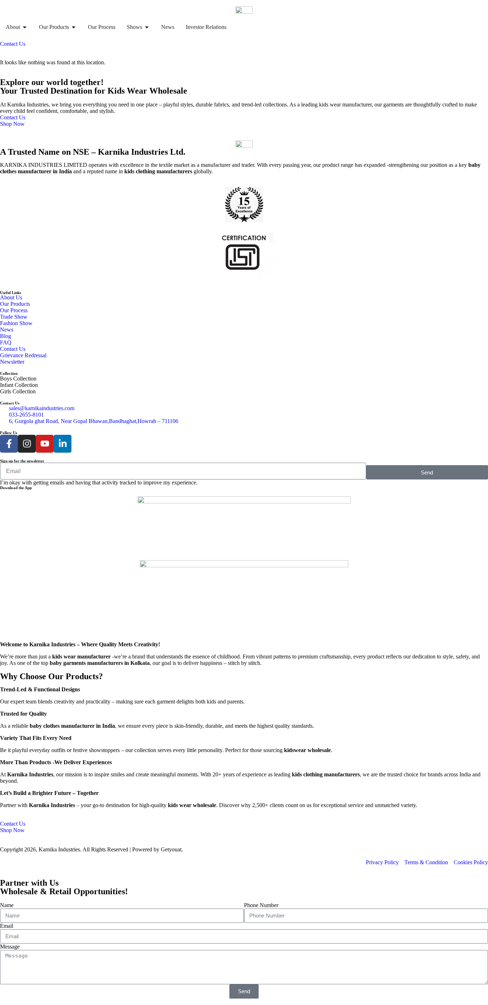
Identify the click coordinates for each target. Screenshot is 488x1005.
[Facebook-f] (9, 444)
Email (6, 926)
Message (10, 947)
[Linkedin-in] (62, 444)
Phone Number (261, 905)
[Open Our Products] (73, 27)
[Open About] (25, 27)
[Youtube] (45, 444)
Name (7, 905)
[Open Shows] (147, 27)
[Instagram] (27, 444)
